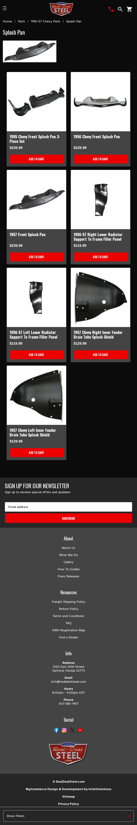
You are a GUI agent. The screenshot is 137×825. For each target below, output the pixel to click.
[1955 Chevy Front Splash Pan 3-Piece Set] (36, 102)
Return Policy (68, 609)
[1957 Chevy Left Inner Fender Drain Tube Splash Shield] (36, 395)
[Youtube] (80, 730)
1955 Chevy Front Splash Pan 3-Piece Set (35, 138)
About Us (68, 548)
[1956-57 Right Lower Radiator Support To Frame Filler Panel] (100, 199)
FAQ (69, 623)
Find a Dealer (68, 637)
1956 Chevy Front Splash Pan (97, 136)
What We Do (68, 555)
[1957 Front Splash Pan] (36, 199)
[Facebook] (56, 730)
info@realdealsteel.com (68, 682)
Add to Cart (36, 159)
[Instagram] (64, 730)
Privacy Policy (68, 804)
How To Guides (68, 569)
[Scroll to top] (7, 817)
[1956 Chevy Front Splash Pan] (100, 102)
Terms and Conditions (68, 616)
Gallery (68, 562)
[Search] (120, 9)
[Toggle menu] (10, 9)
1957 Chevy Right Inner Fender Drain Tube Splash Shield (98, 334)
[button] (68, 816)
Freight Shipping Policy (68, 602)
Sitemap (68, 796)
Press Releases (68, 576)
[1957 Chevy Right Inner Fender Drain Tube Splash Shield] (100, 297)
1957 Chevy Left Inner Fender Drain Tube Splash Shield (33, 432)
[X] (72, 730)
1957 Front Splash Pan (27, 234)
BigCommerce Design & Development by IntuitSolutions (68, 789)
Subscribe (68, 518)
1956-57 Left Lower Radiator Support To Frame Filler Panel (33, 334)
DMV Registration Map (68, 630)
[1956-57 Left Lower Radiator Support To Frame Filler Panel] (36, 297)
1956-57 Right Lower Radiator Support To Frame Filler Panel (98, 236)
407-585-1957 (68, 704)
